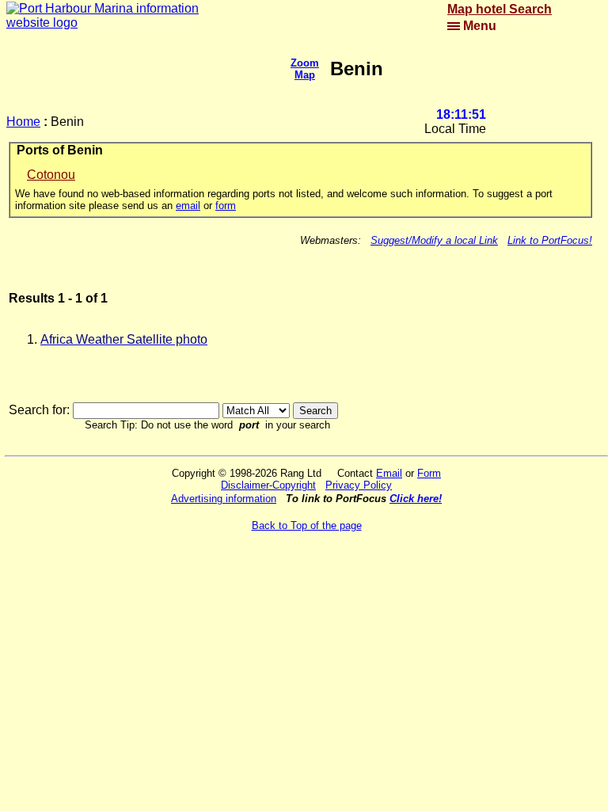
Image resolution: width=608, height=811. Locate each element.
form (225, 205)
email (188, 205)
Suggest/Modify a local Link (434, 240)
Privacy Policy (358, 485)
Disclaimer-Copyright (268, 485)
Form (429, 473)
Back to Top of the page (307, 525)
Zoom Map (305, 69)
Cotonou (51, 174)
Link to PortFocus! (549, 240)
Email (389, 473)
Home (23, 121)
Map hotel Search (499, 9)
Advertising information (223, 498)
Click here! (416, 498)
